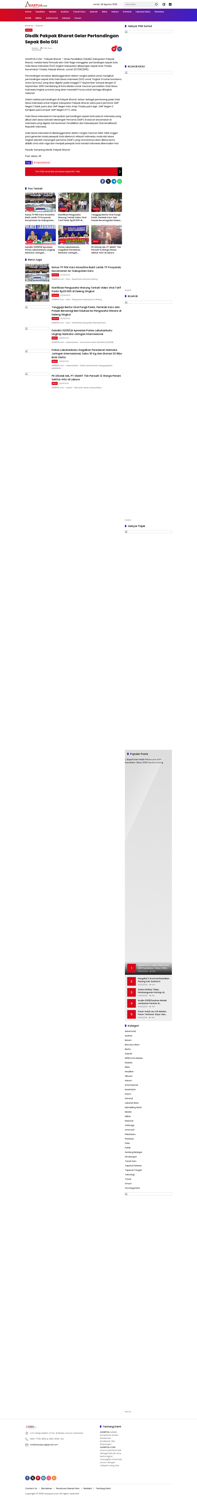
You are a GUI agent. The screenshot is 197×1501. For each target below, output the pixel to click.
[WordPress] (43, 1478)
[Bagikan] (119, 49)
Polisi (127, 1143)
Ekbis (127, 1067)
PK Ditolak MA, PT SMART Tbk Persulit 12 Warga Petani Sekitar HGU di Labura (106, 250)
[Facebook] (102, 181)
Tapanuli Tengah (133, 1170)
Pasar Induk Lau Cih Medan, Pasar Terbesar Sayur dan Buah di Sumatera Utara (152, 1013)
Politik (128, 1147)
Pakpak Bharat (43, 162)
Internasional (131, 1085)
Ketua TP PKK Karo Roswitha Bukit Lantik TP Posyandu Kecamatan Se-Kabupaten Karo (40, 217)
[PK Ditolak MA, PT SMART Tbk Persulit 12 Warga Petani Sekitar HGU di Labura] (106, 234)
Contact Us (31, 1488)
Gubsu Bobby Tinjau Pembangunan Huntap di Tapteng (151, 991)
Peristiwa (129, 1138)
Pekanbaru (130, 1134)
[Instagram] (48, 1478)
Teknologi (130, 1174)
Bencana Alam (132, 1044)
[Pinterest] (38, 1478)
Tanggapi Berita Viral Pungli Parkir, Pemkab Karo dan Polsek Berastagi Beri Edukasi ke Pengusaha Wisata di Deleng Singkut (106, 217)
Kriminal (129, 1098)
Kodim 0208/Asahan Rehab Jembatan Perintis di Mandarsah (152, 1002)
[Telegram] (113, 181)
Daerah (29, 30)
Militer (128, 1116)
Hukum (128, 1080)
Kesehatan (130, 1089)
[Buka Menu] (170, 4)
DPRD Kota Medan (134, 1058)
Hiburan (129, 1076)
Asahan (128, 1035)
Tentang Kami (103, 1488)
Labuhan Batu (132, 1102)
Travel (128, 1179)
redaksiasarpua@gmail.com (44, 1444)
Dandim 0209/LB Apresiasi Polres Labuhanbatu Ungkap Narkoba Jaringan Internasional (40, 250)
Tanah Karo (130, 1161)
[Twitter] (108, 181)
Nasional (129, 1120)
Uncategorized (132, 1188)
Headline (129, 1071)
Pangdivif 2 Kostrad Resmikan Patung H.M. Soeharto (153, 980)
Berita (29, 241)
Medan (128, 1111)
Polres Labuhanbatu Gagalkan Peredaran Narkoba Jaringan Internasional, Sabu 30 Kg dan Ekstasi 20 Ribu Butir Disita (71, 250)
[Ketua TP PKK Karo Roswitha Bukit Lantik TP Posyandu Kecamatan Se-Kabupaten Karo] (40, 202)
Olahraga (129, 1125)
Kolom (128, 1094)
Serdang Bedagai (133, 1152)
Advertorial (130, 1031)
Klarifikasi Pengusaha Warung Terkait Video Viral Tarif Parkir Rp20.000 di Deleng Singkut (72, 217)
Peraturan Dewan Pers (67, 1488)
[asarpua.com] (36, 4)
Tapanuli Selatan (133, 1165)
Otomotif (129, 1129)
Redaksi (35, 48)
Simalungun (131, 1156)
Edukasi (128, 1062)
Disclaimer (46, 1488)
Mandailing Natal (133, 1107)
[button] (156, 4)
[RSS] (54, 1478)
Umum (128, 1183)
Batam (128, 1040)
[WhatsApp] (119, 181)
